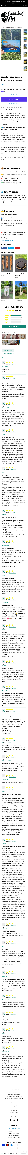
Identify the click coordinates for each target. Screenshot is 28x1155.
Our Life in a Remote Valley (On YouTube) (14, 1098)
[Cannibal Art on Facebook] (10, 1120)
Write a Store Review (14, 326)
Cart (26, 5)
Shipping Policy (14, 1106)
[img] (14, 310)
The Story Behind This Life (14, 1092)
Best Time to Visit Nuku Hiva (14, 1094)
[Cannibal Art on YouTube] (17, 1120)
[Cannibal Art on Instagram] (14, 1120)
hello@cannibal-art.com (14, 1128)
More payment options (14, 103)
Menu (4, 5)
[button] (8, 315)
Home (2, 27)
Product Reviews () (9, 353)
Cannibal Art (12, 364)
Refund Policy (14, 1108)
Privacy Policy (14, 1110)
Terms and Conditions (14, 1112)
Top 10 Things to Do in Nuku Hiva (14, 1096)
